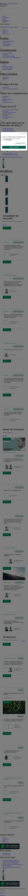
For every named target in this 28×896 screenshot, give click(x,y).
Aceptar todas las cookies (13, 147)
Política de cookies (9, 139)
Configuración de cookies (20, 143)
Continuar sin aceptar (22, 133)
